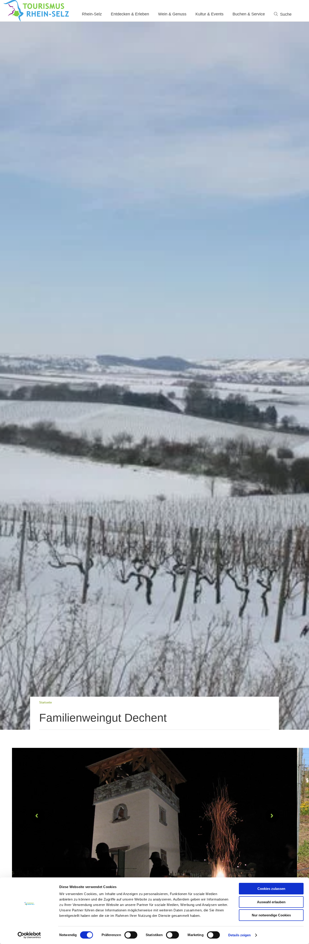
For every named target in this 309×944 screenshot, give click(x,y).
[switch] (130, 935)
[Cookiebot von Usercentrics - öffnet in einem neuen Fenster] (29, 935)
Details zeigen (239, 935)
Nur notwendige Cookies (271, 915)
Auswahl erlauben (271, 902)
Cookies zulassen (271, 889)
